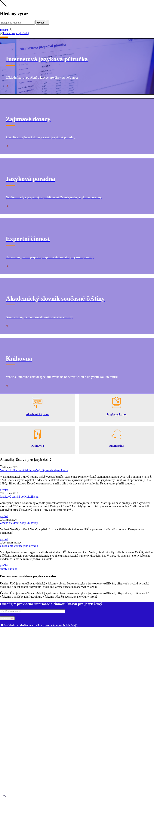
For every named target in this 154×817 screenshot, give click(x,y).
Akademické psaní (18, 704)
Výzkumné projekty (91, 655)
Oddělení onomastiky (76, 638)
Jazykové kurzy (17, 707)
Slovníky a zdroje (10, 662)
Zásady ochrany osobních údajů (61, 809)
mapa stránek (8, 815)
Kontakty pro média (91, 645)
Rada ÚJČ (63, 635)
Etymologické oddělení (25, 638)
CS (2, 26)
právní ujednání (25, 815)
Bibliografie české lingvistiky (63, 665)
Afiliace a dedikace (77, 658)
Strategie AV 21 (45, 658)
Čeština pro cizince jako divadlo (19, 545)
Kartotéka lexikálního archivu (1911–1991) (96, 672)
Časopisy (60, 658)
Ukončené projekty (23, 658)
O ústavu (5, 631)
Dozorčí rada (78, 635)
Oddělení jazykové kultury (105, 638)
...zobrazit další (9, 675)
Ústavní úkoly (8, 655)
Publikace (23, 655)
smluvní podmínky (95, 809)
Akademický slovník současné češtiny (23, 665)
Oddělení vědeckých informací (35, 645)
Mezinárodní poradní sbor (101, 635)
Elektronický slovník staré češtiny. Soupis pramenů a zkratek (110, 669)
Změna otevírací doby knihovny (19, 522)
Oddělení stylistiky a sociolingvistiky (53, 641)
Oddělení (123, 635)
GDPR (12, 694)
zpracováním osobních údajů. (60, 625)
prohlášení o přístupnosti (49, 815)
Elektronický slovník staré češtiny (54, 669)
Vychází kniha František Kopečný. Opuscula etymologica (34, 470)
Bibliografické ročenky (95, 665)
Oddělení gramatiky (51, 638)
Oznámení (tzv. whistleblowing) (19, 648)
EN (9, 26)
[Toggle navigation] (77, 36)
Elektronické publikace (65, 655)
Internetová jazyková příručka (52, 672)
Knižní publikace (40, 655)
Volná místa (146, 645)
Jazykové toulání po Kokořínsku (19, 496)
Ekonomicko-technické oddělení (123, 641)
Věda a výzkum (9, 652)
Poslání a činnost (10, 635)
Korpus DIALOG (132, 672)
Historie (26, 635)
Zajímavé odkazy (49, 648)
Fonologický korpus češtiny (17, 672)
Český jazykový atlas (122, 665)
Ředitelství (60, 645)
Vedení (52, 635)
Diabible (28, 669)
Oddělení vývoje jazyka (89, 641)
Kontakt (12, 700)
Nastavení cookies (18, 697)
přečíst (4, 489)
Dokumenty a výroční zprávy (121, 645)
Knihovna (73, 645)
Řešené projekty (113, 655)
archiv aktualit (8, 568)
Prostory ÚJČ (39, 635)
